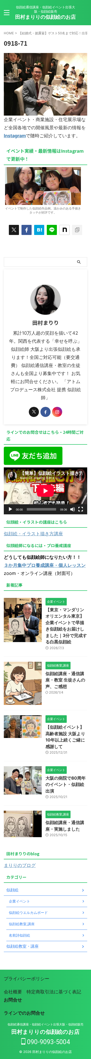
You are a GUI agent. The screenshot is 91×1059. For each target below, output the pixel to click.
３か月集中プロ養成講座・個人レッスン (45, 565)
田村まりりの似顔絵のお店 (45, 17)
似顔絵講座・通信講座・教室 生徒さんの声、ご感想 (65, 680)
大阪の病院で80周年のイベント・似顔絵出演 (66, 784)
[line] (52, 230)
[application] (45, 490)
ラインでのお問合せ (24, 1013)
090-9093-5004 (48, 1042)
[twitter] (14, 230)
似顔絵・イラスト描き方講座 (33, 533)
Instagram (15, 135)
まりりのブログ (20, 865)
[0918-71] (39, 230)
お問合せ (13, 999)
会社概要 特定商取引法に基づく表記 (42, 991)
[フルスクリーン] (80, 509)
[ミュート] (72, 509)
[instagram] (57, 412)
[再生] (10, 509)
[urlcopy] (77, 230)
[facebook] (26, 230)
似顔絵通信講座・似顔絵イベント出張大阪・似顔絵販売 (45, 1024)
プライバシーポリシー (26, 978)
